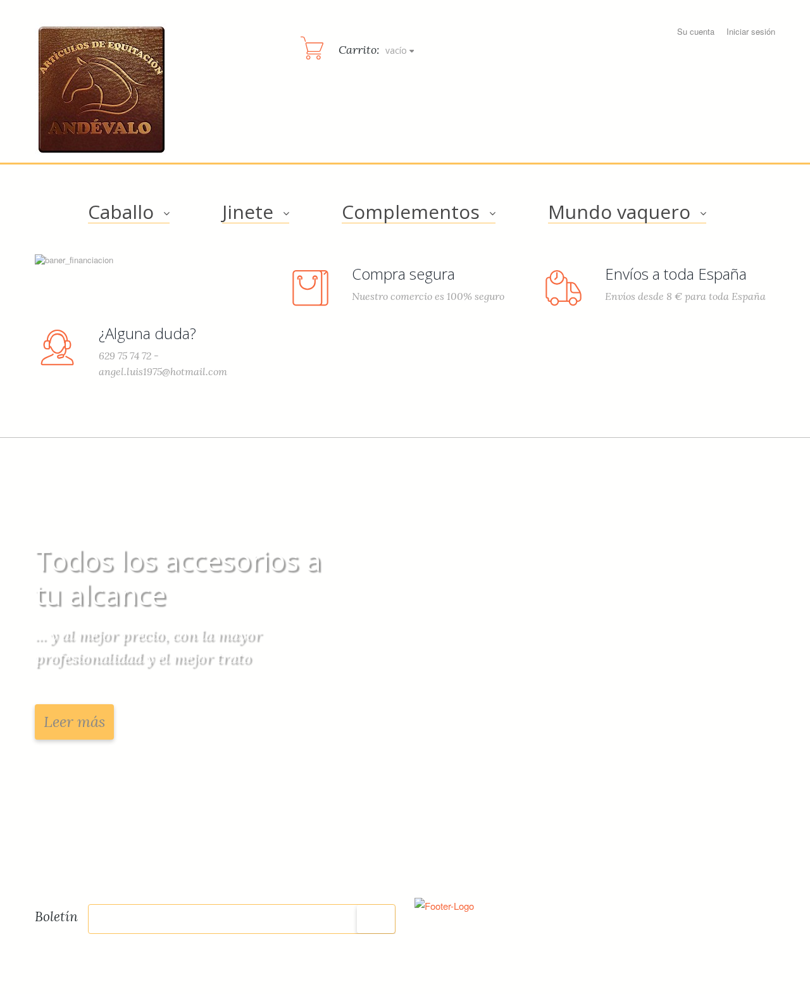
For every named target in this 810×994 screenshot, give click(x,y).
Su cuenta (695, 31)
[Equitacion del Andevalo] (102, 90)
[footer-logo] (444, 903)
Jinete (247, 212)
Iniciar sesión (750, 31)
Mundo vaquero (619, 212)
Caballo (121, 212)
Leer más (74, 721)
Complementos (411, 212)
